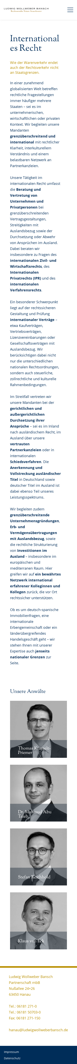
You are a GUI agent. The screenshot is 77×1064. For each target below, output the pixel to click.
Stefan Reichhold (34, 877)
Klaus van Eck (31, 941)
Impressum (11, 1052)
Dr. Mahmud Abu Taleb (35, 814)
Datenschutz (12, 1058)
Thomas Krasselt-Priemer (34, 750)
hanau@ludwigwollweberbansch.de (38, 1030)
